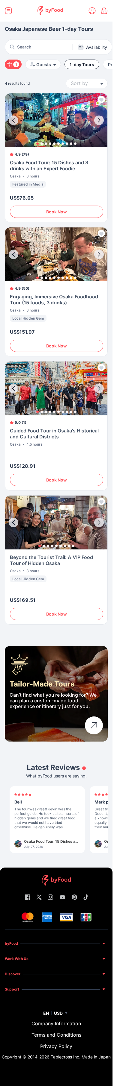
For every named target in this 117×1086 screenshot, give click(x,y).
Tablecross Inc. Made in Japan (81, 1056)
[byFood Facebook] (27, 898)
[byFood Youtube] (62, 898)
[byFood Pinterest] (74, 898)
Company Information (56, 1023)
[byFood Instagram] (50, 898)
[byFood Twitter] (39, 897)
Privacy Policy (56, 1046)
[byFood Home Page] (50, 11)
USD (58, 1013)
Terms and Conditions (56, 1035)
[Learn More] (94, 725)
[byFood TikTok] (86, 897)
